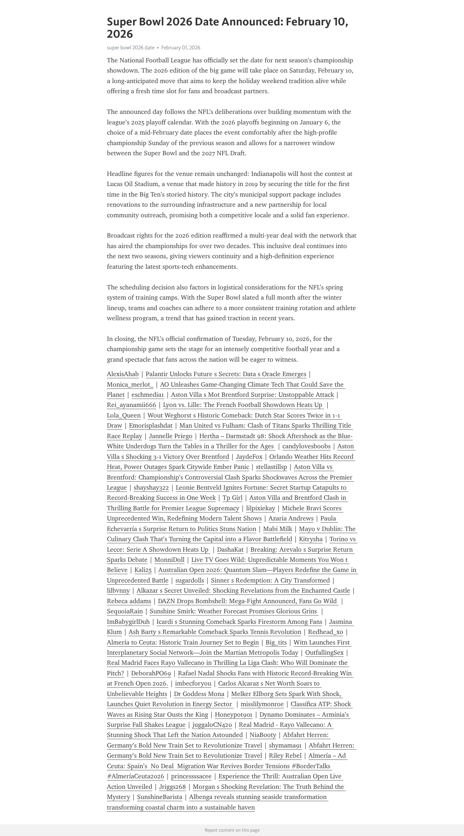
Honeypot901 (234, 714)
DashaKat (230, 549)
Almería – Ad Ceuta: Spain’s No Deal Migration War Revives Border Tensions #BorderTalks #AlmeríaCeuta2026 (227, 765)
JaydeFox (249, 457)
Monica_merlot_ (130, 384)
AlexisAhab (123, 374)
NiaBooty (263, 735)
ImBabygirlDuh (128, 622)
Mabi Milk (277, 529)
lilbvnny (118, 590)
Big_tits (276, 642)
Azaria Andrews (291, 518)
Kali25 (143, 570)
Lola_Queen (124, 415)
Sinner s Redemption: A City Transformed (270, 580)
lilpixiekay (260, 508)
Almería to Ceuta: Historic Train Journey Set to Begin (183, 642)
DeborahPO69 (151, 673)
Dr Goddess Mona (199, 694)
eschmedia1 (148, 395)
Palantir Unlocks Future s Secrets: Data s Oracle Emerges (226, 374)
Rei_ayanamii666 (131, 405)
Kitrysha (311, 539)
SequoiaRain (125, 611)
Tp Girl (233, 498)
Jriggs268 (172, 787)
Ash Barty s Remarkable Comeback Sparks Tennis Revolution (215, 632)
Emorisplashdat (151, 425)
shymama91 (285, 745)
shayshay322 (151, 487)
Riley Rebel (285, 755)
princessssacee (191, 776)
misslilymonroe (262, 704)
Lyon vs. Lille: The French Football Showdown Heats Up (243, 405)
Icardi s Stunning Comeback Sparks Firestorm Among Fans (239, 622)
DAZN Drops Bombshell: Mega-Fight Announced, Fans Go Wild (248, 601)
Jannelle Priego (170, 436)
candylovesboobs (306, 446)
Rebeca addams (129, 601)
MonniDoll (169, 560)
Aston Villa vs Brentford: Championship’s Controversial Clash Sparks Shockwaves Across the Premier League (230, 477)
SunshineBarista (159, 797)
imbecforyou (193, 683)
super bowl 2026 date (130, 47)
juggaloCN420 (212, 725)
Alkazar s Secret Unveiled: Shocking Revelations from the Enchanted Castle (243, 590)
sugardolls (189, 580)
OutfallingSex (324, 652)
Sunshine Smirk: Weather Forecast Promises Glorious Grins (234, 611)
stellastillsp (271, 467)
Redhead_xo (325, 632)
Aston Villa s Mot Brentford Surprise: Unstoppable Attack (252, 395)
